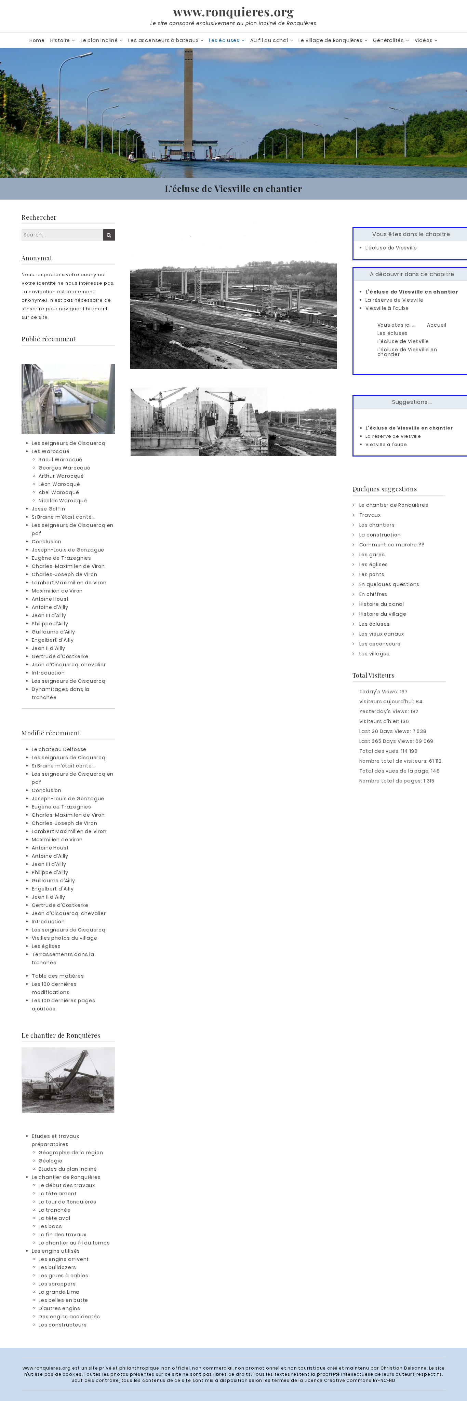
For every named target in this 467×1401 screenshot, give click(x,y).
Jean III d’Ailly (49, 615)
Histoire (60, 40)
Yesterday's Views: (385, 711)
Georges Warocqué (65, 467)
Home (37, 40)
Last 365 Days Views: (387, 741)
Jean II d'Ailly (48, 648)
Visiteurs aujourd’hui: (387, 701)
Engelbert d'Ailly (53, 640)
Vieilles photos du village (64, 938)
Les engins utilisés (56, 1251)
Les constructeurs (63, 1324)
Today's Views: (379, 691)
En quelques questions (389, 584)
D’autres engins (59, 1308)
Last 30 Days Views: (386, 731)
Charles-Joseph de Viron (64, 574)
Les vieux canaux (381, 633)
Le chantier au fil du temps (74, 1242)
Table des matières (58, 975)
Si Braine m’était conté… (63, 517)
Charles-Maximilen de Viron (68, 566)
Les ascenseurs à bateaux (163, 40)
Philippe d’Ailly (50, 623)
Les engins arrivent (64, 1259)
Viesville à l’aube (387, 308)
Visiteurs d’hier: (380, 721)
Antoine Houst (50, 599)
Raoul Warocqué (60, 459)
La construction (380, 534)
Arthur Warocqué (61, 476)
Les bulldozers (57, 1267)
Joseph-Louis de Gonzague (68, 549)
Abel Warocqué (59, 492)
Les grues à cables (63, 1275)
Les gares (372, 554)
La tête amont (58, 1193)
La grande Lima (59, 1292)
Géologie (50, 1160)
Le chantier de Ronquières (66, 1177)
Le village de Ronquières (330, 40)
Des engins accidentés (69, 1316)
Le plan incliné (99, 40)
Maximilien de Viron (57, 590)
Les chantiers (377, 524)
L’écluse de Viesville (391, 247)
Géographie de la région (71, 1152)
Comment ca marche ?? (392, 544)
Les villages (374, 653)
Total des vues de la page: (395, 770)
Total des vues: (380, 751)
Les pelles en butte (63, 1300)
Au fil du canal (269, 40)
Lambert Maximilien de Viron (69, 582)
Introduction (48, 672)
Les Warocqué (51, 451)
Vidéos (424, 40)
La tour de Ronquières (67, 1201)
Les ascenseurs (380, 643)
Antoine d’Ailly (50, 607)
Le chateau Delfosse (59, 749)
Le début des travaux (67, 1185)
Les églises (46, 946)
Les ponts (372, 574)
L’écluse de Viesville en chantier (411, 291)
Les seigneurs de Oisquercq (69, 443)
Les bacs (50, 1226)
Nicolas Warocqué (63, 500)
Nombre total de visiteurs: (394, 761)
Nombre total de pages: (391, 780)
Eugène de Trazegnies (61, 558)
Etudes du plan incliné (68, 1169)
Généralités (388, 40)
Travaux (370, 515)
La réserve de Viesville (394, 300)
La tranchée (55, 1210)
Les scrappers (57, 1283)
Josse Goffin (48, 508)
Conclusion (47, 541)
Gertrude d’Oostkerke (60, 656)
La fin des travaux (62, 1234)
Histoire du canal (381, 604)
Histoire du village (382, 614)
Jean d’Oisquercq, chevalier (69, 664)
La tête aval (54, 1218)
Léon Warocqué (59, 484)
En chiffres (373, 594)
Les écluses (224, 40)
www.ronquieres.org (233, 11)
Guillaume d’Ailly (53, 631)
